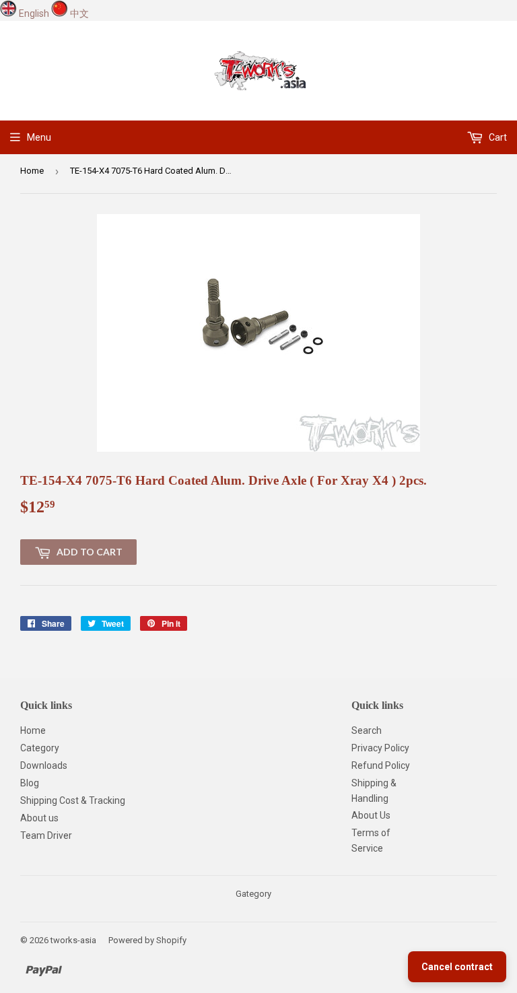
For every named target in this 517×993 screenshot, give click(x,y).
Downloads (43, 765)
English (34, 13)
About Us (370, 815)
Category (39, 748)
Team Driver (46, 835)
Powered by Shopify (147, 940)
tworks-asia (73, 940)
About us (39, 818)
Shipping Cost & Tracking (72, 800)
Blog (29, 783)
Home (32, 171)
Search (366, 730)
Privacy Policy (380, 748)
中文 (79, 13)
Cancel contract (457, 966)
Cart (497, 137)
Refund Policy (380, 765)
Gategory (253, 894)
